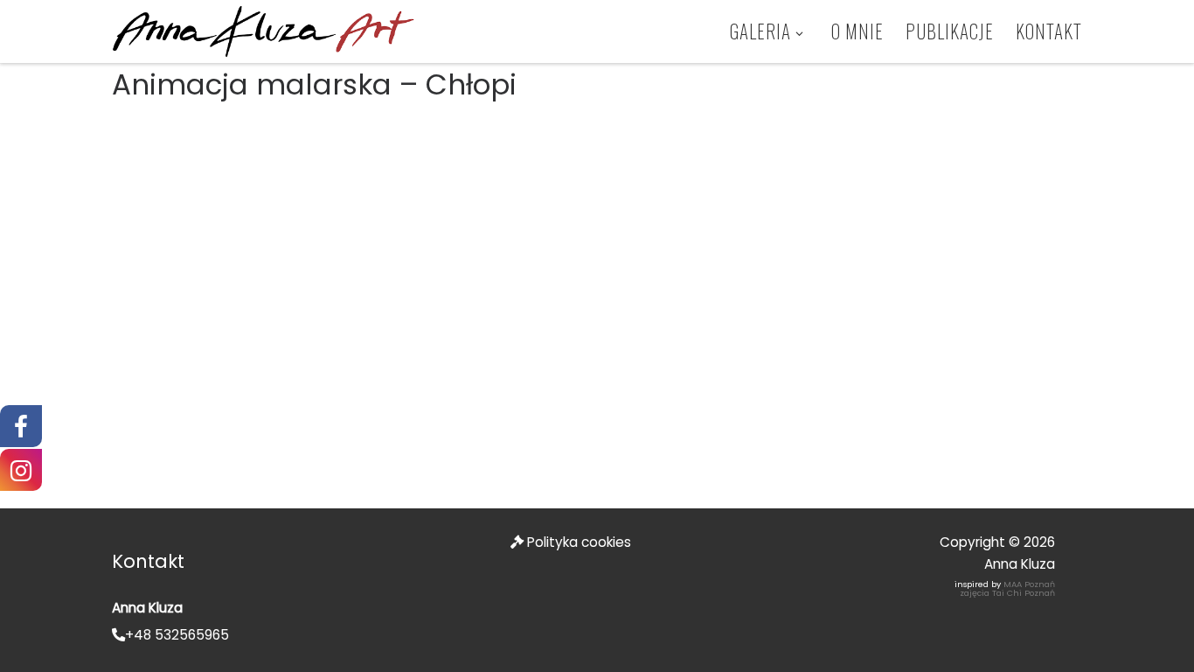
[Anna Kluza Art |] (263, 29)
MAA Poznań (1029, 584)
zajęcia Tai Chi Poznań (1007, 592)
